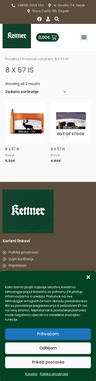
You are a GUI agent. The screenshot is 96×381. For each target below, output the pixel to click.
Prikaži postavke (48, 362)
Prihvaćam (48, 334)
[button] (88, 277)
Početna (12, 59)
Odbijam (48, 348)
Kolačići (31, 374)
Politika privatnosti (54, 374)
